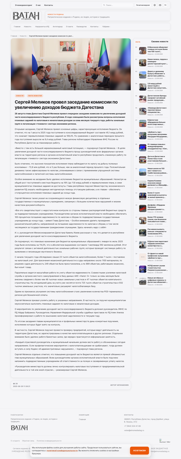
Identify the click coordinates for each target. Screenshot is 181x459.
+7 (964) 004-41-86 (132, 426)
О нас (38, 5)
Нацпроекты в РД (42, 27)
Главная (17, 27)
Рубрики (106, 27)
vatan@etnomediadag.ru (134, 430)
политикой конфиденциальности (62, 450)
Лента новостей (35, 96)
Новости (28, 27)
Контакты (48, 5)
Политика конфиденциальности (49, 441)
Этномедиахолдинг (23, 5)
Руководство (82, 27)
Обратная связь (28, 441)
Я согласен (139, 450)
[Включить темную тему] (154, 5)
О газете (69, 27)
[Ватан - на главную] (26, 16)
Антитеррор (58, 27)
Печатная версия (143, 5)
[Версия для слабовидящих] (160, 5)
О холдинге (15, 441)
